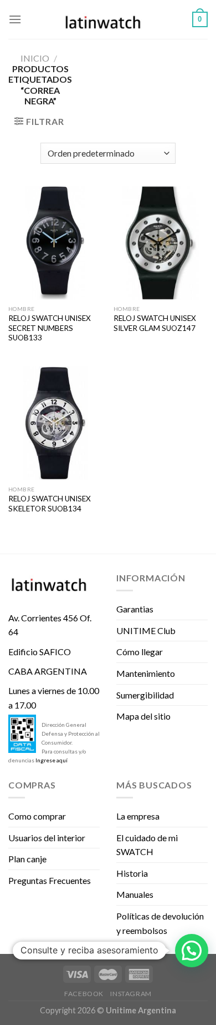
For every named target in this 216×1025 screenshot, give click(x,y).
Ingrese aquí (51, 760)
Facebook (84, 993)
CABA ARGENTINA (47, 671)
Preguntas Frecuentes (49, 880)
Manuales (134, 894)
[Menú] (15, 19)
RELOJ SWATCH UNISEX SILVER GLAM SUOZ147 (155, 323)
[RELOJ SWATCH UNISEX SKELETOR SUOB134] (55, 423)
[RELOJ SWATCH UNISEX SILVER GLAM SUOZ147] (161, 242)
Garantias (134, 609)
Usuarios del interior (46, 837)
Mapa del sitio (143, 716)
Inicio (34, 58)
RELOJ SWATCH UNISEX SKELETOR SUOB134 (49, 503)
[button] (191, 950)
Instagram (131, 993)
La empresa (138, 816)
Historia (132, 873)
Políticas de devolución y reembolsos (160, 923)
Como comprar (37, 816)
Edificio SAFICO (39, 651)
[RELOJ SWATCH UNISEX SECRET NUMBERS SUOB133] (55, 242)
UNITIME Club (146, 630)
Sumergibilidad (145, 695)
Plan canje (27, 858)
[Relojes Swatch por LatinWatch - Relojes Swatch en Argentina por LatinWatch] (108, 19)
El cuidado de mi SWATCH (147, 844)
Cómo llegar (139, 651)
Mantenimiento (145, 673)
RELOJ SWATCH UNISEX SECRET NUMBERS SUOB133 (49, 328)
